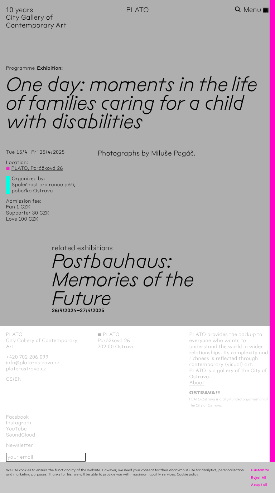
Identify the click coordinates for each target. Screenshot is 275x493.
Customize (260, 470)
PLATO (137, 10)
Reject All (258, 477)
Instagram (19, 422)
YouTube (16, 429)
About (196, 382)
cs (9, 379)
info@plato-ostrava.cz (33, 362)
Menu (256, 10)
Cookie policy (187, 474)
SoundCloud (20, 435)
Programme (20, 68)
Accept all (259, 485)
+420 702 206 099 (27, 357)
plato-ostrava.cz (26, 368)
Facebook (17, 417)
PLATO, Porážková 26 (37, 168)
